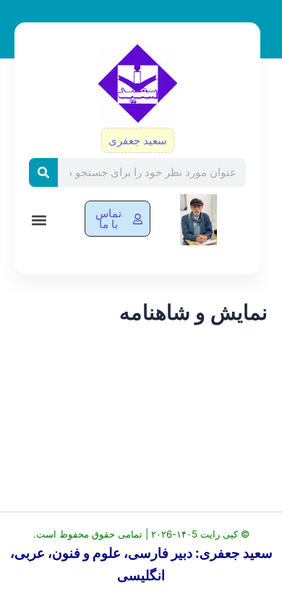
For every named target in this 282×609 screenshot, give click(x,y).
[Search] (43, 172)
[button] (39, 220)
